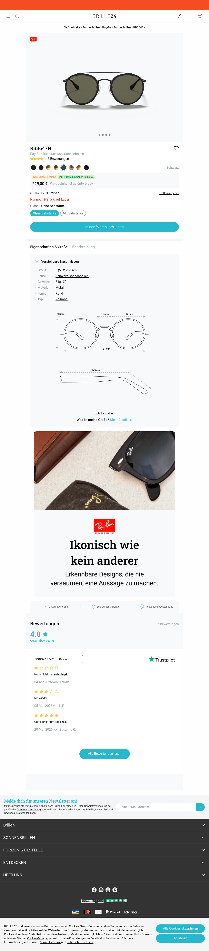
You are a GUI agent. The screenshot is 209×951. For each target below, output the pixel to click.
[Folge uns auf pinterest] (114, 889)
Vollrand (62, 299)
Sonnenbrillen (74, 154)
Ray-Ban (36, 154)
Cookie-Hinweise (50, 942)
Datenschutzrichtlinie (80, 942)
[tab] (104, 825)
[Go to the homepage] (104, 16)
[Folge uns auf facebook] (94, 889)
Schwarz (57, 154)
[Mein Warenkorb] (200, 16)
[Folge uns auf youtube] (108, 889)
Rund (46, 154)
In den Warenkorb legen (104, 227)
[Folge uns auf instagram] (101, 889)
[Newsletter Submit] (200, 807)
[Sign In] (180, 16)
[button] (176, 148)
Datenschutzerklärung (29, 809)
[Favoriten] (190, 16)
